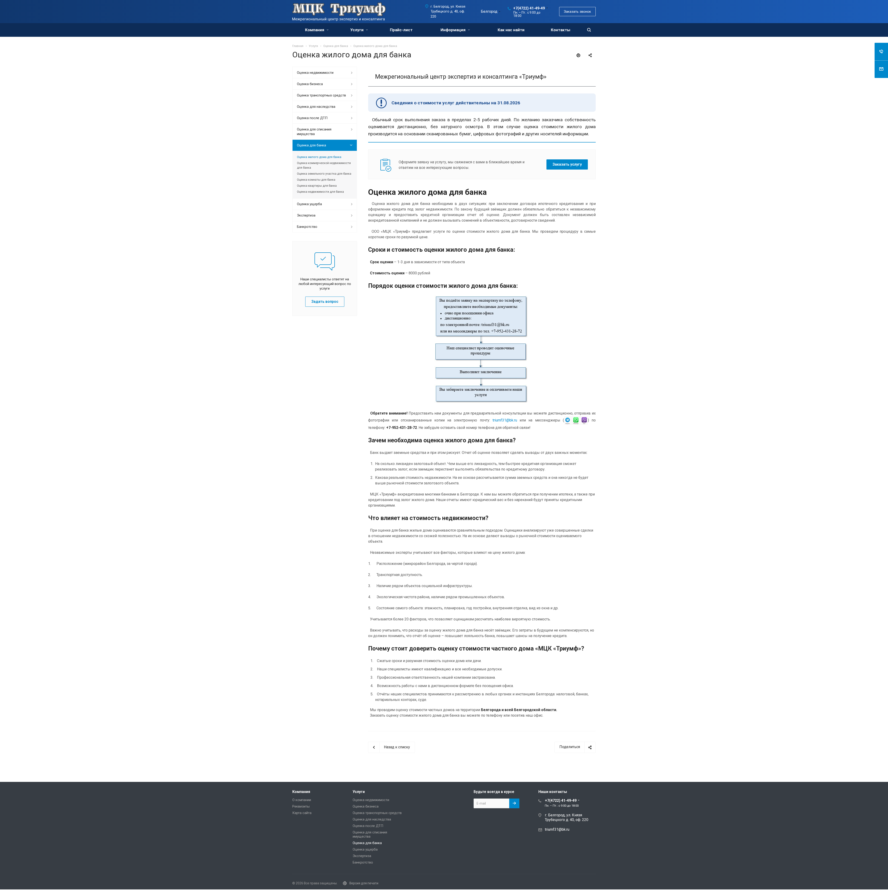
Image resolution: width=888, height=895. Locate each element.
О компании (301, 800)
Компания (315, 30)
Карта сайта (301, 813)
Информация (453, 30)
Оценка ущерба (309, 204)
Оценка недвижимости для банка (320, 191)
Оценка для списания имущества (314, 131)
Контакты (560, 30)
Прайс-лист (401, 30)
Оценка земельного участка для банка (324, 173)
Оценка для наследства (316, 107)
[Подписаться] (514, 803)
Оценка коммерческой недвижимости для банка (324, 165)
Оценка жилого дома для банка (319, 157)
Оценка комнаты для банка (316, 179)
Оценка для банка (311, 145)
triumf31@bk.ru (505, 420)
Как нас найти (511, 30)
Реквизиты (301, 806)
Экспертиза (306, 215)
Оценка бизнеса (310, 84)
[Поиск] (589, 30)
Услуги (357, 30)
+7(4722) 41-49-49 (529, 8)
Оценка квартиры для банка (317, 185)
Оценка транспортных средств (321, 95)
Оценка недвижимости (315, 73)
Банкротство (307, 227)
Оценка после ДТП (312, 118)
